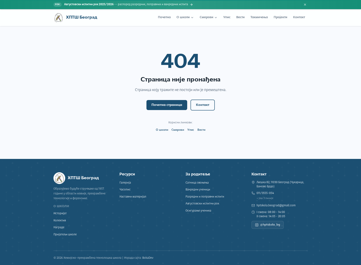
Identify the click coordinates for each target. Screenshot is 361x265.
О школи (183, 17)
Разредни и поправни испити (205, 196)
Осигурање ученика (198, 210)
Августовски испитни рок (202, 203)
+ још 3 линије (265, 198)
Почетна (164, 17)
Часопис (125, 189)
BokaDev (147, 257)
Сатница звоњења (197, 182)
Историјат (60, 213)
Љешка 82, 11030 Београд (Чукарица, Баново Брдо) (280, 184)
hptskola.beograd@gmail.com (276, 205)
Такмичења (259, 17)
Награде (58, 227)
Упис (226, 17)
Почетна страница (166, 105)
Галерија (125, 182)
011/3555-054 (265, 193)
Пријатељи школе (65, 234)
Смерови (206, 17)
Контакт (299, 17)
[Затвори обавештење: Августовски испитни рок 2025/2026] (305, 4)
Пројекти (280, 17)
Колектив (59, 220)
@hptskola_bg (270, 224)
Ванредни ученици (198, 189)
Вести (240, 17)
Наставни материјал (132, 196)
